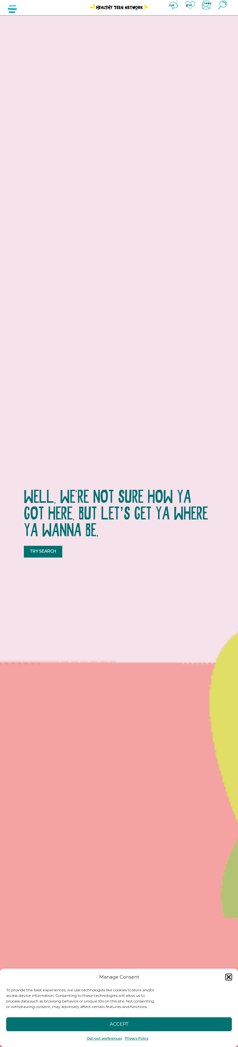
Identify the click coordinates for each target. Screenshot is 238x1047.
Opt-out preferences (104, 1038)
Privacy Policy (136, 1038)
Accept (119, 1024)
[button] (229, 977)
